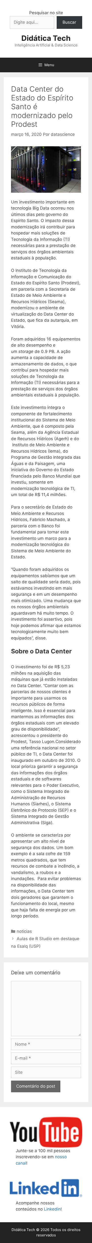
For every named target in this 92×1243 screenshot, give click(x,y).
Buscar (69, 22)
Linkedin (52, 1209)
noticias (24, 931)
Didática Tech (46, 38)
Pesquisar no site (46, 12)
